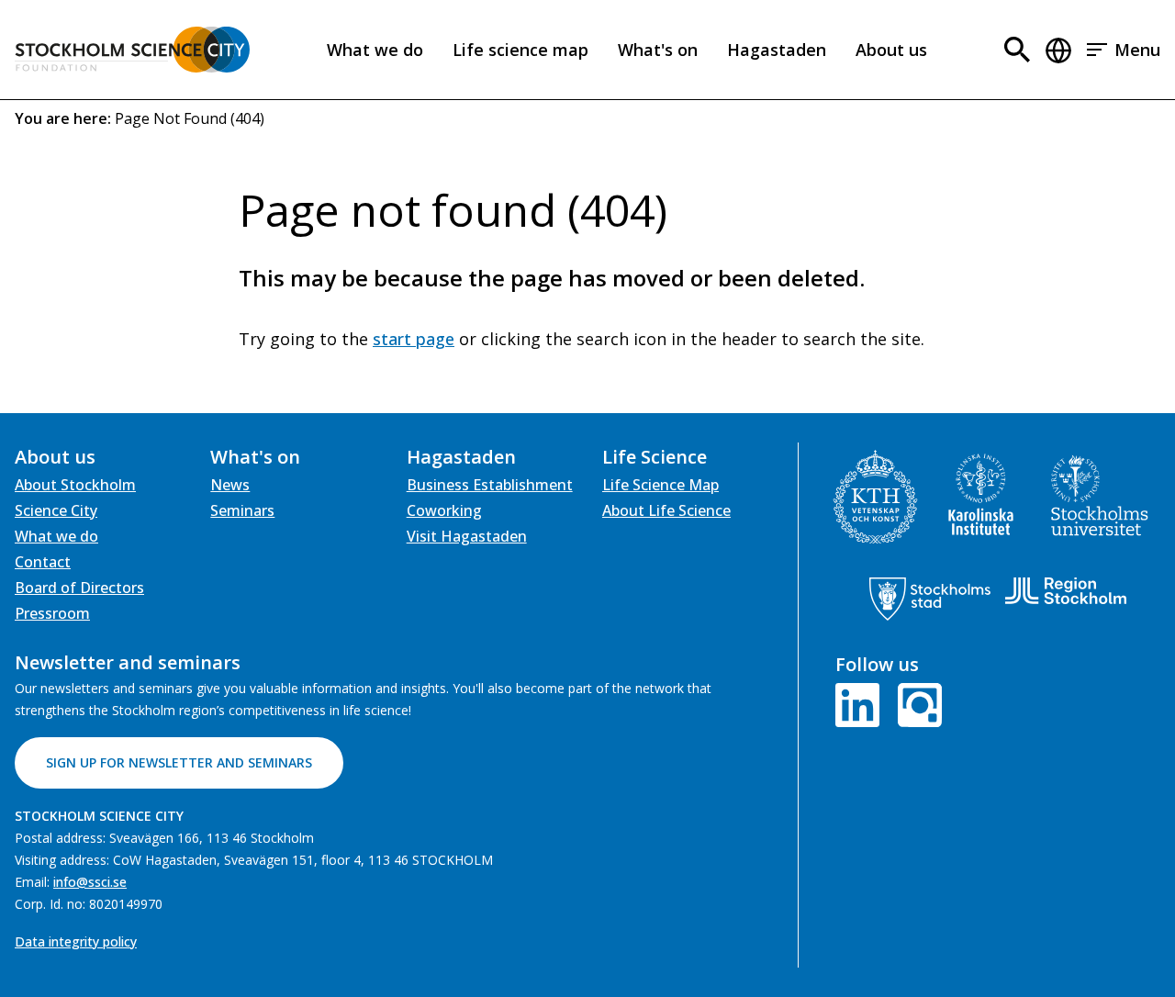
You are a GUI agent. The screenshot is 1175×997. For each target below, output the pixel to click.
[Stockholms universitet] (1099, 495)
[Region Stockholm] (1065, 591)
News (230, 485)
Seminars (242, 510)
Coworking (444, 510)
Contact (43, 562)
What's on (658, 50)
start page (413, 339)
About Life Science (666, 510)
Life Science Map (660, 485)
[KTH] (875, 497)
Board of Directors (79, 587)
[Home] (132, 50)
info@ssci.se (90, 882)
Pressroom (52, 613)
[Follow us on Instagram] (916, 703)
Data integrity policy (76, 941)
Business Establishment (490, 485)
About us (891, 50)
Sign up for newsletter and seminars (179, 762)
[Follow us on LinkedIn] (861, 703)
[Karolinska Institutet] (980, 494)
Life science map (520, 50)
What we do (375, 50)
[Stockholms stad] (929, 599)
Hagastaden (776, 50)
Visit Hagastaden (467, 536)
